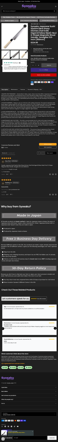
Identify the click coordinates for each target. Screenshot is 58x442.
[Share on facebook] (50, 174)
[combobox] (29, 11)
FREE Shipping (40, 44)
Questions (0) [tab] (11, 153)
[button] (2, 6)
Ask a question (48, 147)
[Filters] (43, 153)
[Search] (55, 11)
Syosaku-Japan (10, 383)
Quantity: (33, 62)
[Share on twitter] (53, 174)
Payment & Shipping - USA (35, 89)
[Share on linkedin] (56, 174)
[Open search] (39, 153)
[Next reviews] (27, 66)
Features (22, 89)
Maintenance (14, 89)
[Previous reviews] (3, 66)
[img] (34, 298)
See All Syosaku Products (38, 56)
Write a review (48, 144)
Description (5, 89)
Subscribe (52, 438)
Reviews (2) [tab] (4, 153)
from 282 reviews (41, 298)
